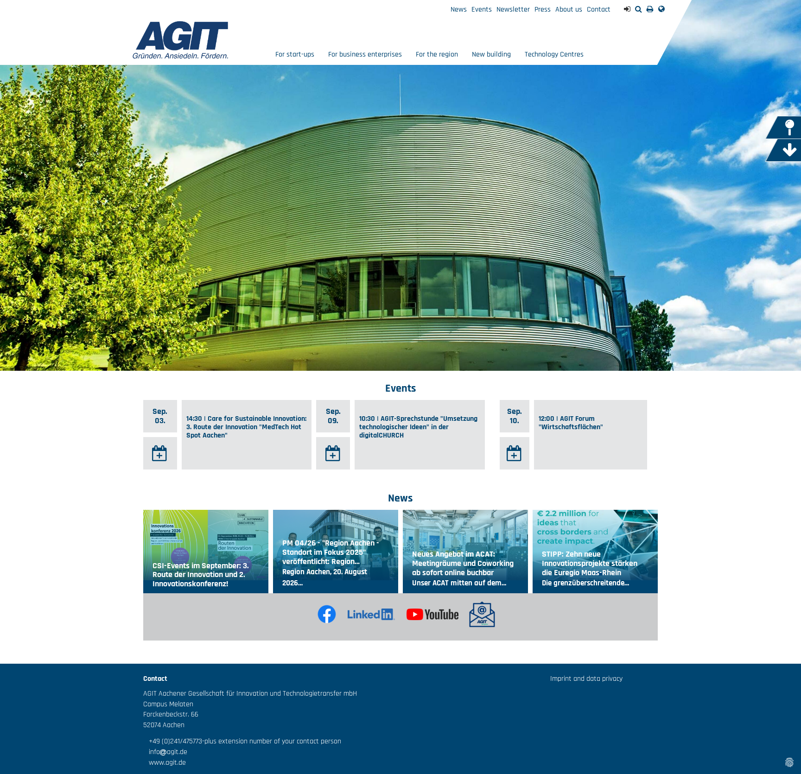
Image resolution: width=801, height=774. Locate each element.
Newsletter (513, 9)
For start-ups (294, 54)
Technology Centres (554, 54)
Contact (598, 9)
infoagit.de (165, 752)
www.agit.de (164, 763)
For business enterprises (365, 54)
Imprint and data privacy (586, 679)
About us (568, 9)
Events (481, 9)
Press (542, 9)
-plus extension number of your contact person (271, 741)
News (459, 9)
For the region (437, 54)
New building (491, 54)
